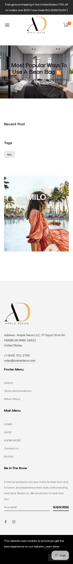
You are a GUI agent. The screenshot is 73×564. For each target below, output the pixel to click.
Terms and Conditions (17, 390)
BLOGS (8, 456)
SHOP (8, 432)
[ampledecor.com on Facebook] (5, 521)
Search (8, 382)
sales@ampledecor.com (19, 360)
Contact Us (11, 448)
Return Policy (12, 399)
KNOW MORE (12, 440)
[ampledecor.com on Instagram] (13, 521)
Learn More (52, 546)
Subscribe (61, 507)
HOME (8, 424)
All (9, 154)
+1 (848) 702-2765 (17, 355)
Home (9, 79)
